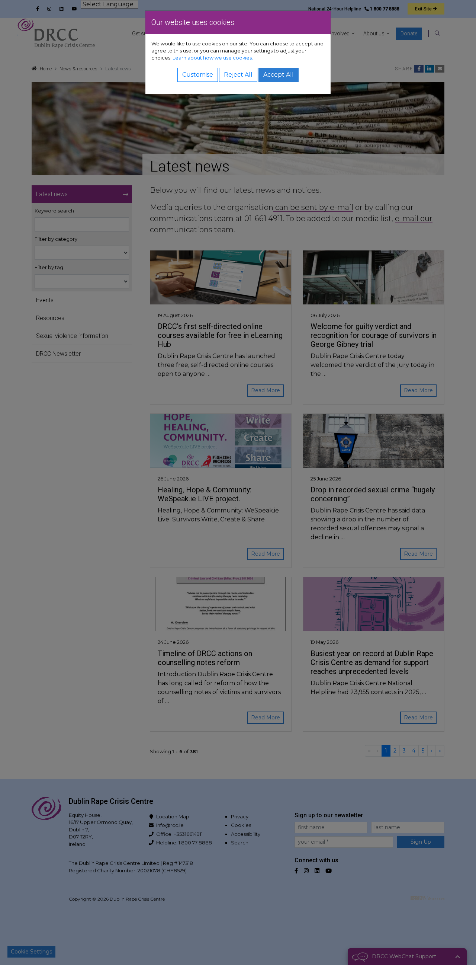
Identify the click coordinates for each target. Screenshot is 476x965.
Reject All (238, 74)
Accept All (278, 74)
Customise (197, 74)
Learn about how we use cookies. (213, 58)
